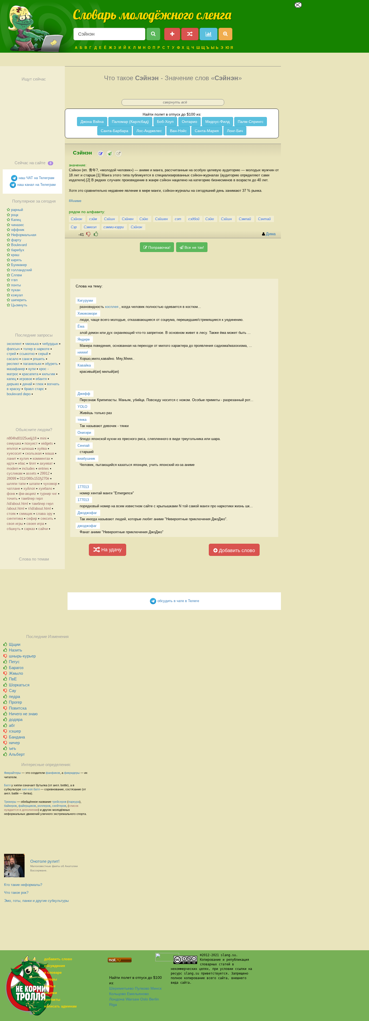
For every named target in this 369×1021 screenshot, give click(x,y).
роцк (14, 215)
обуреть (51, 364)
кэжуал (17, 295)
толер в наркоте (36, 349)
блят (32, 463)
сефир (31, 518)
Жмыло (16, 673)
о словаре (53, 972)
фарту (16, 240)
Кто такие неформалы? (23, 885)
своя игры (15, 524)
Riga (113, 1004)
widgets (47, 443)
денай (27, 384)
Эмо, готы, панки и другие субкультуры (36, 901)
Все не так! (193, 247)
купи (32, 369)
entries (43, 468)
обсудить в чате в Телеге (177, 601)
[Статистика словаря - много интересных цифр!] (208, 34)
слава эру (44, 514)
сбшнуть (14, 529)
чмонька (32, 344)
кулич (24, 458)
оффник (17, 230)
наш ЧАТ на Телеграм (36, 178)
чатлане (13, 488)
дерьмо (13, 384)
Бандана (17, 737)
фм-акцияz (27, 494)
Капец (16, 220)
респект (13, 364)
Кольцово (117, 994)
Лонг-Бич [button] (235, 131)
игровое (25, 379)
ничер (14, 742)
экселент (14, 344)
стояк (11, 514)
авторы (50, 979)
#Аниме (75, 201)
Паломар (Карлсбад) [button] (130, 121)
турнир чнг (48, 494)
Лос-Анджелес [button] (149, 131)
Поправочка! (158, 247)
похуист (31, 443)
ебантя (41, 379)
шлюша (28, 448)
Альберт (17, 754)
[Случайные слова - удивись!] (190, 34)
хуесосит (14, 453)
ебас (21, 463)
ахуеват (46, 463)
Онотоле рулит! (54, 865)
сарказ (29, 529)
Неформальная (23, 235)
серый (43, 354)
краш (15, 255)
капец (11, 379)
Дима (271, 234)
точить (12, 498)
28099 (11, 478)
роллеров (44, 805)
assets (31, 473)
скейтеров (59, 805)
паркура (73, 801)
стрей (11, 354)
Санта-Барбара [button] (114, 131)
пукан (15, 290)
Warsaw (132, 999)
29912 (44, 473)
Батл (7, 785)
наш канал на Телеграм (36, 185)
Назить (15, 650)
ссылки (50, 993)
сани (25, 359)
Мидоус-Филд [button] (217, 121)
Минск (156, 988)
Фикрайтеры (12, 772)
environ (12, 448)
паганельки (32, 364)
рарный (17, 210)
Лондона (117, 999)
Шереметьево (121, 988)
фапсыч (13, 349)
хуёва (42, 448)
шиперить (19, 300)
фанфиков (53, 772)
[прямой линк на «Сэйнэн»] (118, 153)
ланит (11, 458)
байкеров (10, 805)
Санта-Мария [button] (207, 131)
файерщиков (27, 805)
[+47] (96, 234)
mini (43, 438)
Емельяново (138, 994)
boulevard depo (19, 394)
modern (12, 468)
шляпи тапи (16, 484)
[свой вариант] (109, 153)
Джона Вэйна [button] (92, 121)
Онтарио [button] (189, 121)
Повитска (17, 708)
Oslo (144, 999)
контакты (52, 1000)
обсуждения (54, 966)
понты (16, 285)
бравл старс (34, 389)
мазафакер (16, 369)
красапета (30, 374)
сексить (47, 518)
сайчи (43, 529)
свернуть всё (175, 102)
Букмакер (19, 265)
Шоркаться (19, 685)
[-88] (88, 234)
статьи (49, 986)
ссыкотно (27, 354)
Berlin (154, 999)
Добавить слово (236, 550)
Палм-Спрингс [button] (250, 121)
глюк (39, 384)
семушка (14, 443)
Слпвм (16, 275)
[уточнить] (100, 153)
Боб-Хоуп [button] (165, 121)
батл (36, 789)
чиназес (17, 225)
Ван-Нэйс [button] (178, 131)
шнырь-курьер (22, 656)
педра (14, 696)
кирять (16, 260)
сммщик (25, 514)
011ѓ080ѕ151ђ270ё (34, 478)
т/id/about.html (39, 508)
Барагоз (16, 667)
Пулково (142, 988)
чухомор (50, 484)
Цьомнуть (19, 305)
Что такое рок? (16, 893)
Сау (12, 690)
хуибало (45, 488)
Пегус (14, 661)
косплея (111, 307)
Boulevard (19, 245)
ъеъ (12, 748)
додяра (15, 719)
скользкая (33, 453)
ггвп (14, 280)
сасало (12, 359)
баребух (17, 250)
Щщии (14, 644)
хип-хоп (27, 789)
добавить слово (58, 959)
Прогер (15, 702)
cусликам (14, 473)
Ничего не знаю (23, 713)
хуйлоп (29, 488)
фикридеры (72, 772)
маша (49, 453)
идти (10, 463)
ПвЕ (13, 679)
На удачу (111, 549)
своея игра (35, 524)
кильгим (48, 374)
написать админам (60, 1006)
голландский (21, 270)
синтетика (15, 518)
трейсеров (59, 801)
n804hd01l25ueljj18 (21, 438)
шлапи (34, 484)
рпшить (39, 359)
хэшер (15, 731)
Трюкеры (10, 801)
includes (28, 468)
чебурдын (50, 344)
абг (12, 725)
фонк (11, 494)
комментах (41, 458)
